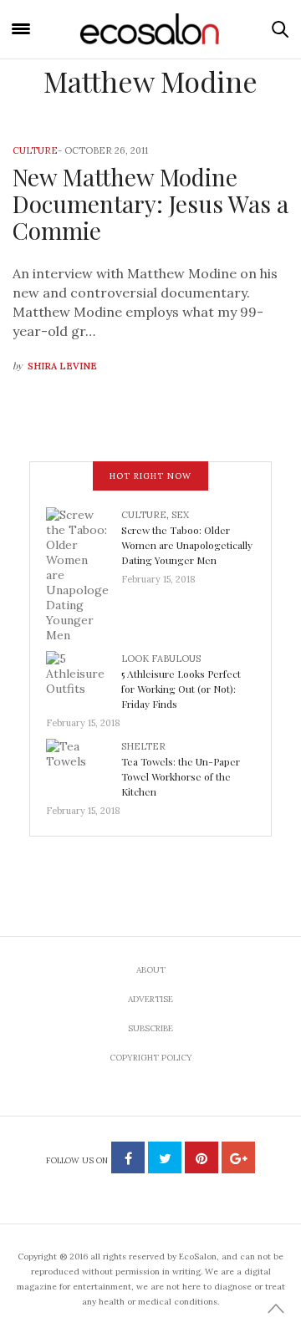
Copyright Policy (151, 1057)
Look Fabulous (161, 658)
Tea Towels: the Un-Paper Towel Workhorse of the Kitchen (180, 776)
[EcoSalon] (150, 28)
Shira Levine (62, 366)
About (151, 969)
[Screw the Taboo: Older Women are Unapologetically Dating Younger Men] (83, 573)
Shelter (143, 746)
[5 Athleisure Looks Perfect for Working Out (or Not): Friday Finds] (83, 677)
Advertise (150, 999)
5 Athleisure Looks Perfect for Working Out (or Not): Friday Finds (181, 688)
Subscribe (150, 1028)
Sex (180, 515)
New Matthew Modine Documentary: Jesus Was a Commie (150, 203)
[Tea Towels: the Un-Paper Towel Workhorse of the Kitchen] (83, 765)
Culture (35, 150)
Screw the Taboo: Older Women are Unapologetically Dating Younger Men (187, 545)
